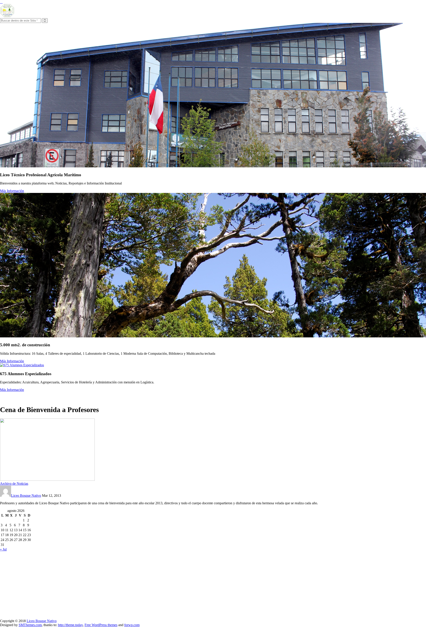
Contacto (122, 396)
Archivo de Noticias (14, 483)
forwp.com (132, 625)
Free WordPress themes (101, 625)
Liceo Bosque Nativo (26, 495)
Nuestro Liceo (11, 396)
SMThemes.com (30, 625)
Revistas (107, 396)
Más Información (12, 191)
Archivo (81, 396)
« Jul (3, 549)
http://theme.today (70, 625)
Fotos (94, 396)
